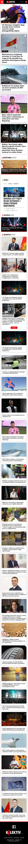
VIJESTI (9, 157)
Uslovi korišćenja (8, 837)
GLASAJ (14, 327)
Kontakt (22, 837)
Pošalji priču (22, 1)
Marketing (16, 837)
